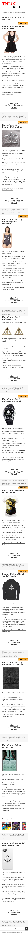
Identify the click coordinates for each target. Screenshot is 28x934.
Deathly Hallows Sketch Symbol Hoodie (13, 575)
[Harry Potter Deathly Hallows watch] (14, 415)
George (13, 209)
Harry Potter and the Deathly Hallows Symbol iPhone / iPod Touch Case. (13, 899)
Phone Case (13, 925)
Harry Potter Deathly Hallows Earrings (12, 318)
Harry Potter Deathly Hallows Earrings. (15, 367)
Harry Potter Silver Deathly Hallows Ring (12, 126)
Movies (18, 115)
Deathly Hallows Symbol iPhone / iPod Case (13, 844)
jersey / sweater (8, 656)
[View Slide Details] (6, 826)
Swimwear (8, 314)
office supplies (15, 740)
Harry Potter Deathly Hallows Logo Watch (12, 400)
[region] (14, 825)
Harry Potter (12, 116)
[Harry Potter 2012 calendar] (14, 761)
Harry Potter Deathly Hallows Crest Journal (12, 663)
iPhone (18, 924)
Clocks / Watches (5, 482)
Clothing (23, 115)
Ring (3, 213)
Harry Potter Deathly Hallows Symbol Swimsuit (12, 221)
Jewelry (16, 212)
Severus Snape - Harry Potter (9, 568)
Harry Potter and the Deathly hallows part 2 (13, 211)
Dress (3, 116)
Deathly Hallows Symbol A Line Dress (13, 27)
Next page (26, 928)
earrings (4, 388)
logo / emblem (6, 119)
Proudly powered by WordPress (15, 932)
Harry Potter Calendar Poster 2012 (13, 746)
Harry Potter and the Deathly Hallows (12, 210)
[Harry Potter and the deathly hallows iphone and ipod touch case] (14, 859)
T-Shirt (16, 568)
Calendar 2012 (5, 835)
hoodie (3, 656)
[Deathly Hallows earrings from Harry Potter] (14, 331)
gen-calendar (11, 835)
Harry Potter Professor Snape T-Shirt (13, 491)
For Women (7, 116)
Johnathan (13, 115)
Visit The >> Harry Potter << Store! (14, 105)
